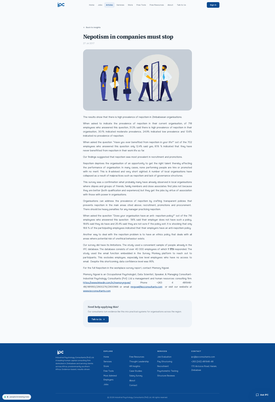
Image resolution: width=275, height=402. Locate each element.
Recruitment (163, 366)
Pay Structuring (164, 361)
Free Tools (141, 5)
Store (130, 5)
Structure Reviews (166, 375)
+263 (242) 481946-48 (202, 361)
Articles (109, 5)
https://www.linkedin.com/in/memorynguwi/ (107, 282)
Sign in (213, 5)
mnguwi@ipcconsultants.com (146, 286)
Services (120, 5)
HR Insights (134, 366)
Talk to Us (181, 5)
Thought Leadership (139, 361)
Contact (133, 385)
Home (91, 5)
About (170, 5)
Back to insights (93, 27)
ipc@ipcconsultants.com (203, 357)
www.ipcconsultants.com (97, 290)
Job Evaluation (164, 357)
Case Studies (135, 371)
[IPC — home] (61, 4)
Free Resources (157, 5)
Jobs (100, 5)
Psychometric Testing (167, 371)
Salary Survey (135, 375)
